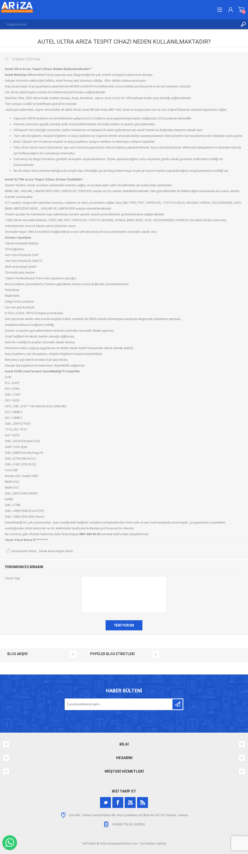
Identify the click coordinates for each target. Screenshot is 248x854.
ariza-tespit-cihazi (24, 551)
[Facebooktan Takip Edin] (117, 802)
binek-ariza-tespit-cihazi (56, 551)
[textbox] (119, 24)
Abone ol (177, 704)
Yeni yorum (124, 625)
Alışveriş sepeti (241, 9)
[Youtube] (130, 802)
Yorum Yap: (13, 578)
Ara (243, 24)
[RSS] (142, 802)
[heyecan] (105, 802)
